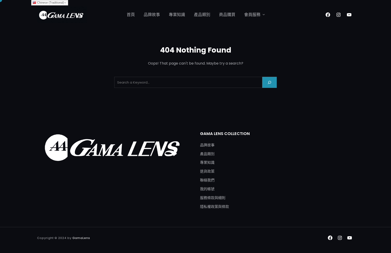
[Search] (269, 82)
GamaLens (81, 238)
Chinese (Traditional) (50, 2)
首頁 (131, 14)
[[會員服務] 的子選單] (263, 14)
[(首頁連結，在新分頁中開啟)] (62, 14)
